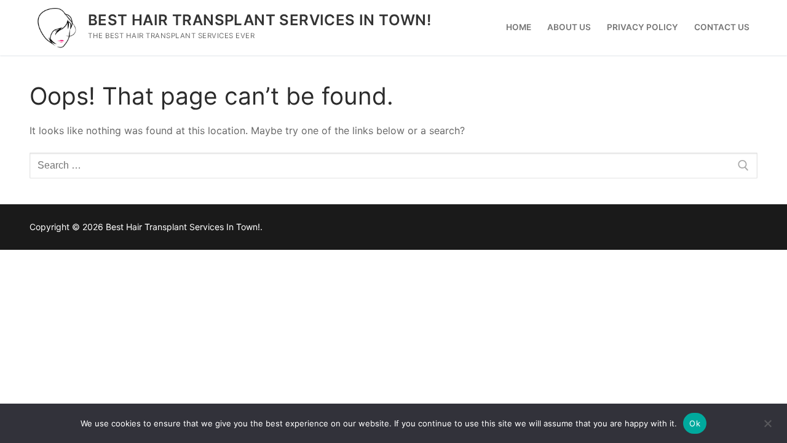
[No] (767, 427)
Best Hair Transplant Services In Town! (259, 20)
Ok (694, 423)
